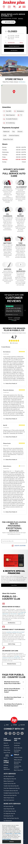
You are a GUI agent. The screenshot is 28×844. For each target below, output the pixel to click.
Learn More (14, 585)
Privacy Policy (7, 750)
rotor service (13, 613)
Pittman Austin (7, 443)
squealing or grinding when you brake (15, 632)
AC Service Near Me (8, 806)
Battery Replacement (9, 781)
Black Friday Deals (18, 770)
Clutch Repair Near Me (9, 808)
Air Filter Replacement (9, 776)
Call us (21, 42)
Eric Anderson (6, 351)
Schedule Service (11, 663)
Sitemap (6, 758)
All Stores (6, 765)
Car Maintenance (8, 820)
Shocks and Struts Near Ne (10, 795)
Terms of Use (7, 752)
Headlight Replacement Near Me (11, 793)
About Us (6, 743)
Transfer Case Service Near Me (11, 785)
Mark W (5, 425)
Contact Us (6, 745)
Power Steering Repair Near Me (11, 818)
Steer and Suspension (9, 800)
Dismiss (11, 841)
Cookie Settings (7, 755)
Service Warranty (18, 747)
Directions (20, 18)
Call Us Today (11, 644)
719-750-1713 (11, 42)
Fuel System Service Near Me (11, 790)
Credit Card (16, 745)
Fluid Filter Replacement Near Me (12, 788)
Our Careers (7, 747)
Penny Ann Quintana (8, 390)
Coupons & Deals (18, 757)
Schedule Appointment (14, 46)
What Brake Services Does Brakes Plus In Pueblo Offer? (12, 682)
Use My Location (19, 545)
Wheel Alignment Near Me (10, 778)
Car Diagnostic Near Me (9, 813)
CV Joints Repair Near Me (10, 811)
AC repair (17, 656)
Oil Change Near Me (8, 815)
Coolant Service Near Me (10, 783)
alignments (20, 613)
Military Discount (18, 759)
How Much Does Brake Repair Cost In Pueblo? (12, 698)
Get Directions (14, 50)
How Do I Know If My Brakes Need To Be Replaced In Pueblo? (12, 690)
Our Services (17, 743)
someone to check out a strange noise (11, 657)
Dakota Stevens (7, 466)
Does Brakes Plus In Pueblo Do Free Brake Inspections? (13, 704)
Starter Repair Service (9, 797)
